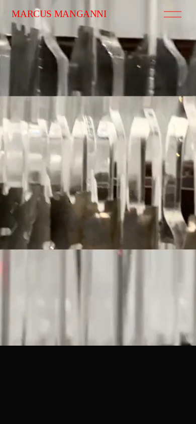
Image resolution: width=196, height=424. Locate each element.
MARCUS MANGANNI (59, 14)
